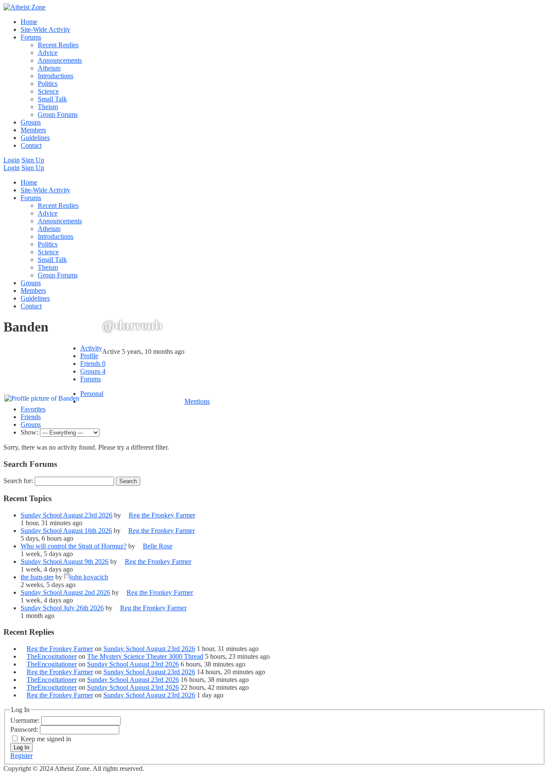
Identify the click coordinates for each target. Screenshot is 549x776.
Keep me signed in (46, 739)
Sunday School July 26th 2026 (62, 608)
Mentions (197, 401)
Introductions (55, 75)
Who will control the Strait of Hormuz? (74, 546)
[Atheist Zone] (24, 7)
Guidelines (35, 137)
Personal (91, 393)
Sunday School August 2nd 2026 (65, 592)
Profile (89, 355)
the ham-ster (37, 577)
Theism (48, 106)
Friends (93, 363)
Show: (29, 432)
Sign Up (32, 160)
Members (33, 130)
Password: (25, 729)
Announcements (60, 60)
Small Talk (52, 99)
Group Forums (58, 114)
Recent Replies (58, 45)
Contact (31, 145)
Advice (47, 52)
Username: (25, 720)
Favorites (33, 409)
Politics (47, 83)
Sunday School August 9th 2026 (65, 561)
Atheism (49, 68)
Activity (91, 348)
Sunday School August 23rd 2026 (66, 515)
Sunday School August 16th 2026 (66, 530)
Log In (21, 747)
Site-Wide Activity (45, 29)
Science (48, 91)
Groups (31, 122)
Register (21, 755)
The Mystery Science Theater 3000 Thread (145, 656)
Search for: (18, 480)
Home (29, 21)
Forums (31, 37)
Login (11, 160)
